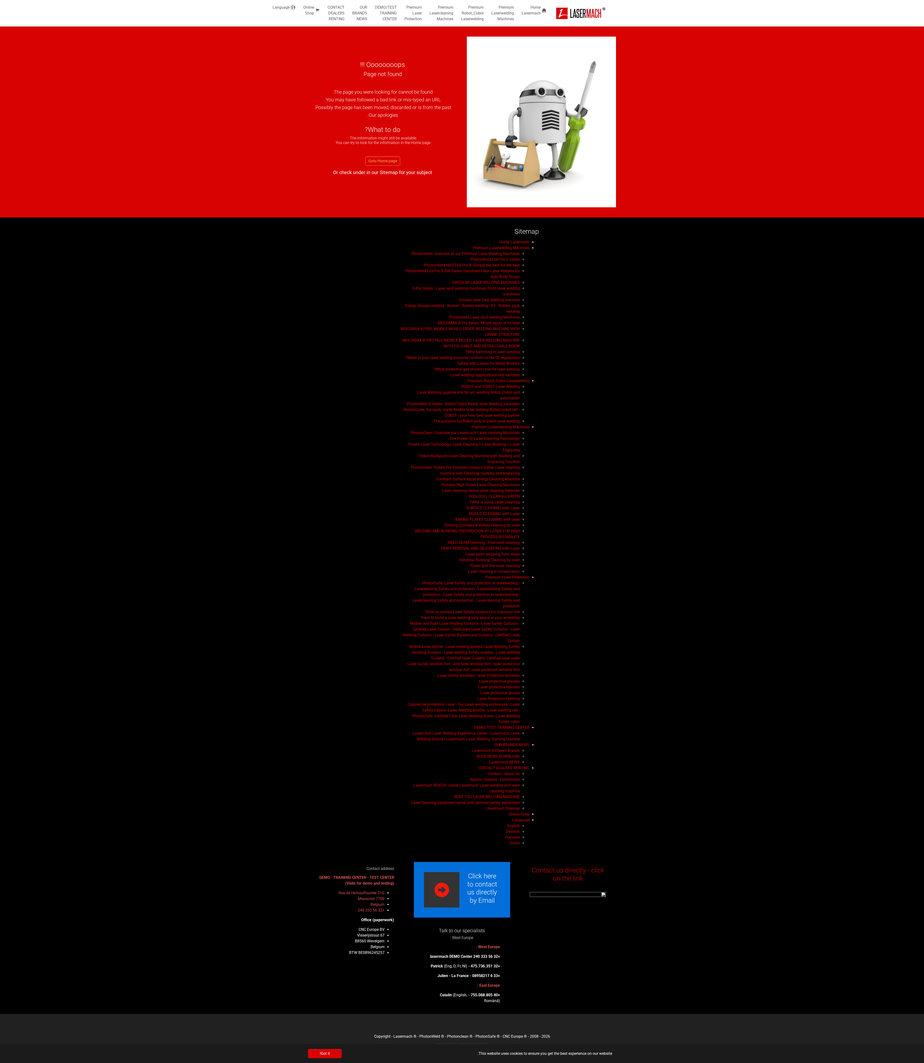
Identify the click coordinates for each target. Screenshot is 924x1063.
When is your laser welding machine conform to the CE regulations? (462, 357)
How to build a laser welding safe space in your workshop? (470, 617)
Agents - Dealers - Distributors (495, 779)
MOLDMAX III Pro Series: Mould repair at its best (479, 323)
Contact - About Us (504, 773)
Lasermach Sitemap (503, 808)
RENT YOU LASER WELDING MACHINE (487, 797)
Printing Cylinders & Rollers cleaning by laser (482, 525)
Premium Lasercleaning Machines (500, 427)
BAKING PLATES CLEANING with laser (487, 519)
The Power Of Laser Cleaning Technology (485, 438)
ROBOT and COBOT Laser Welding (490, 386)
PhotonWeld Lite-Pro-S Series (495, 259)
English (513, 825)
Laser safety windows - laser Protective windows (479, 675)
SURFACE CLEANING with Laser (493, 508)
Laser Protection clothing (498, 698)
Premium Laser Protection (507, 577)
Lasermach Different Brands (496, 750)
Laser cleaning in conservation (494, 571)
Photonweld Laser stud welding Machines (484, 317)
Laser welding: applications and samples (485, 375)
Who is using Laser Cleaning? (495, 502)
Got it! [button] (325, 1053)
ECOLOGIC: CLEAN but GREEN (494, 496)
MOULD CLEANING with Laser (494, 513)
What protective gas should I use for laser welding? (477, 369)
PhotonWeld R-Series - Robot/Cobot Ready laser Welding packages (463, 404)
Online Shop (519, 814)
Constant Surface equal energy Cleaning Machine (478, 479)
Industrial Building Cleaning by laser (489, 560)
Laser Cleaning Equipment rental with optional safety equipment (465, 802)
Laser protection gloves (500, 693)
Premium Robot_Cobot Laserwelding (498, 380)
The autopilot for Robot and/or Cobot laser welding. (476, 421)
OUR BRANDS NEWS (511, 745)
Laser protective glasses (499, 681)
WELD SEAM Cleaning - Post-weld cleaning (483, 542)
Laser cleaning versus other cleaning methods (481, 490)
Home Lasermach (514, 242)
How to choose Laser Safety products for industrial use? (472, 612)
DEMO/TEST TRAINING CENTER (501, 727)
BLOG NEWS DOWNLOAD (498, 756)
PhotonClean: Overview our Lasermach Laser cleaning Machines (465, 432)
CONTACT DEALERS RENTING (503, 768)
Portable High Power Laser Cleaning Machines (480, 485)
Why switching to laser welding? (492, 352)
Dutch (515, 843)
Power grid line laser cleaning (495, 565)
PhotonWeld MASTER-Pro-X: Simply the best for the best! (472, 265)
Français (512, 837)
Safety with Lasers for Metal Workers (488, 363)
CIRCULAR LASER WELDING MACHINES (486, 282)
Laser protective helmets (499, 687)
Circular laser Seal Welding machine (489, 300)
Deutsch (513, 831)
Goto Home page (382, 161)
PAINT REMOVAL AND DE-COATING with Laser (480, 548)
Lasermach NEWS (504, 762)
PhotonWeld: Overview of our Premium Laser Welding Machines (466, 253)
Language (520, 820)
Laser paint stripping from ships (493, 554)
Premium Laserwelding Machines (501, 248)
